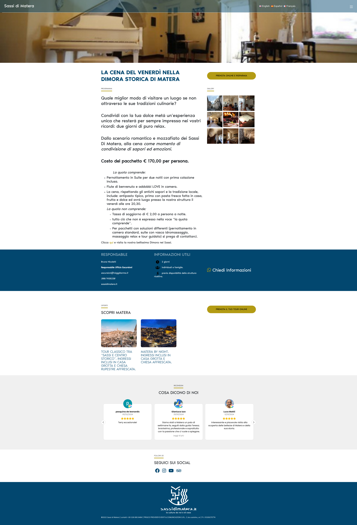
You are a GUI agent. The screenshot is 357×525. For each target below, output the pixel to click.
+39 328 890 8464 (134, 517)
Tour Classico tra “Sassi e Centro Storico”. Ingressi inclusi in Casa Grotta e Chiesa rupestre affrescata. (118, 360)
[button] (254, 422)
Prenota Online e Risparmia (231, 75)
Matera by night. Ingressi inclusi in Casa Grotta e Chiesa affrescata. (156, 357)
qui (111, 242)
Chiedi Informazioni (231, 270)
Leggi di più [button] (178, 435)
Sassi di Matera (19, 5)
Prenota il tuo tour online (231, 309)
